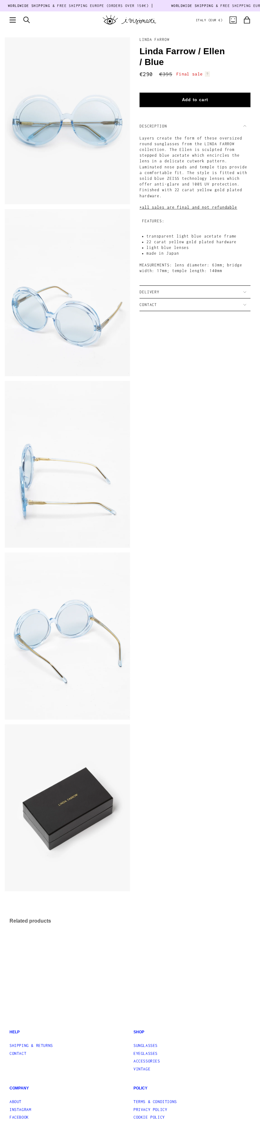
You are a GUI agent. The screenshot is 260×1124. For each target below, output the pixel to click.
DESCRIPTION (153, 126)
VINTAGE (141, 1069)
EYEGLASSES (145, 1053)
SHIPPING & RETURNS (31, 1045)
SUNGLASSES (145, 1045)
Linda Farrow (155, 39)
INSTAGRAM (20, 1109)
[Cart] (247, 20)
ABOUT (16, 1101)
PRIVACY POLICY (150, 1109)
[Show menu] (12, 20)
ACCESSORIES (146, 1061)
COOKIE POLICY (149, 1117)
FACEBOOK (19, 1117)
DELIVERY (149, 292)
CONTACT (148, 305)
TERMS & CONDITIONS (155, 1101)
